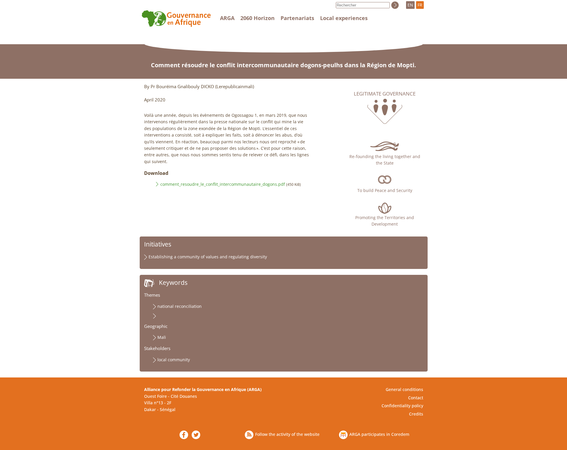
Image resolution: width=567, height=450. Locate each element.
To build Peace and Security (384, 190)
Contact (415, 397)
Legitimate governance (385, 94)
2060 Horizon (257, 18)
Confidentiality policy (402, 405)
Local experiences (344, 18)
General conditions (404, 389)
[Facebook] (184, 435)
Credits (416, 414)
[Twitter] (196, 435)
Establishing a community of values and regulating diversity (208, 257)
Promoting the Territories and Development (384, 221)
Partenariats (297, 18)
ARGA (227, 18)
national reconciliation (179, 306)
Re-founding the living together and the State (384, 160)
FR (420, 5)
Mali (161, 337)
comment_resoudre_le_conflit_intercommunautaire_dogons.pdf (222, 184)
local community (173, 359)
